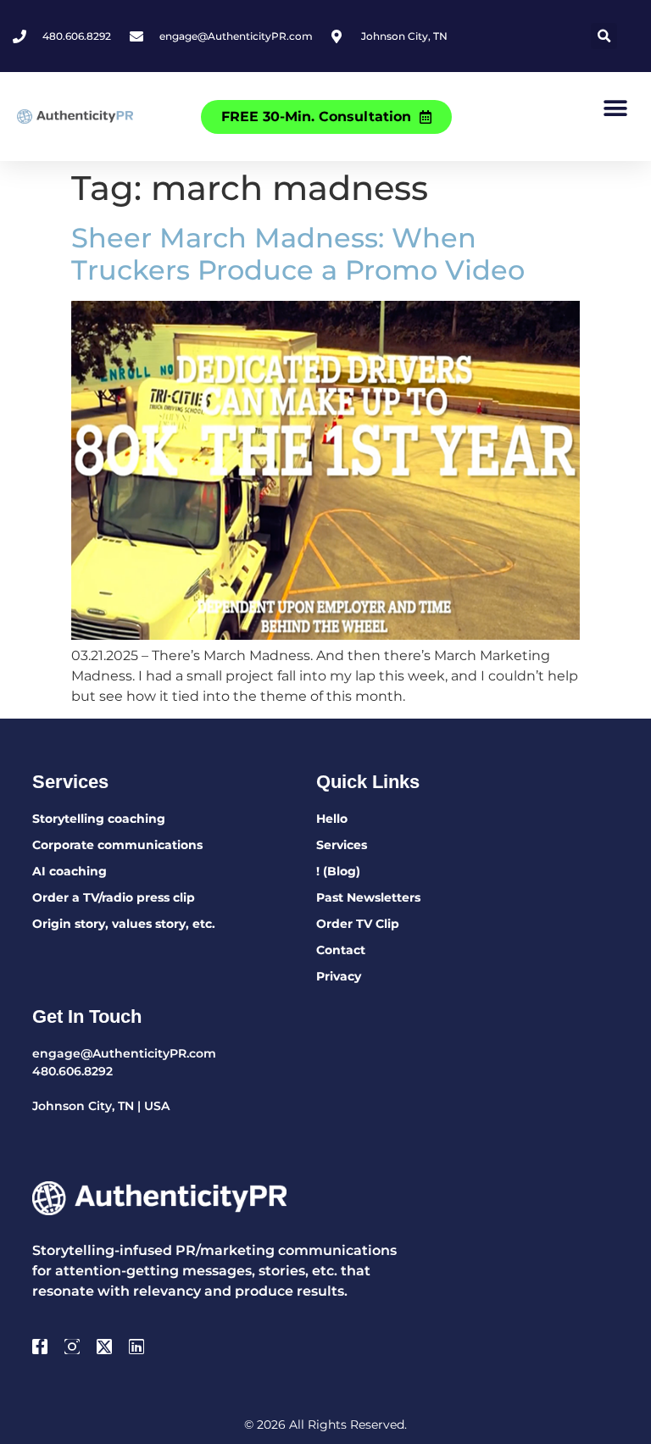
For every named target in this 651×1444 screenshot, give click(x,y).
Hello (332, 818)
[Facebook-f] (39, 1346)
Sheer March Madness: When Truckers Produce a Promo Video (298, 253)
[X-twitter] (104, 1346)
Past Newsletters (368, 897)
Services (341, 845)
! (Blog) (338, 871)
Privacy (338, 976)
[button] (604, 36)
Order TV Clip (357, 923)
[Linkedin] (136, 1346)
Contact (340, 950)
